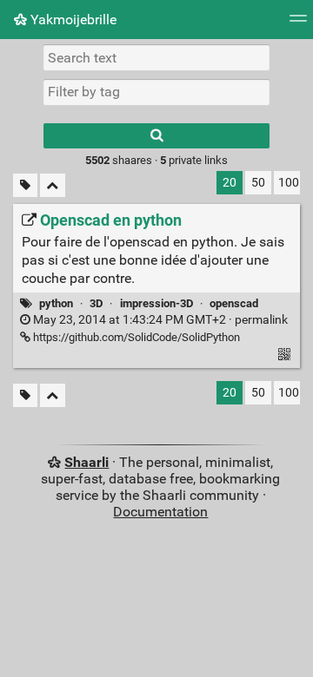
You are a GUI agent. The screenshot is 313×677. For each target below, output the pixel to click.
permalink (159, 319)
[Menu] (298, 23)
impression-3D (156, 303)
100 (288, 182)
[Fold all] (52, 185)
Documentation (160, 511)
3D (96, 303)
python (56, 303)
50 (258, 182)
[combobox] (156, 92)
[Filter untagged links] (25, 185)
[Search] (156, 135)
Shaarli (86, 462)
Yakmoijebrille (72, 19)
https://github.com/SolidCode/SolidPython (135, 337)
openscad (234, 303)
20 (229, 182)
